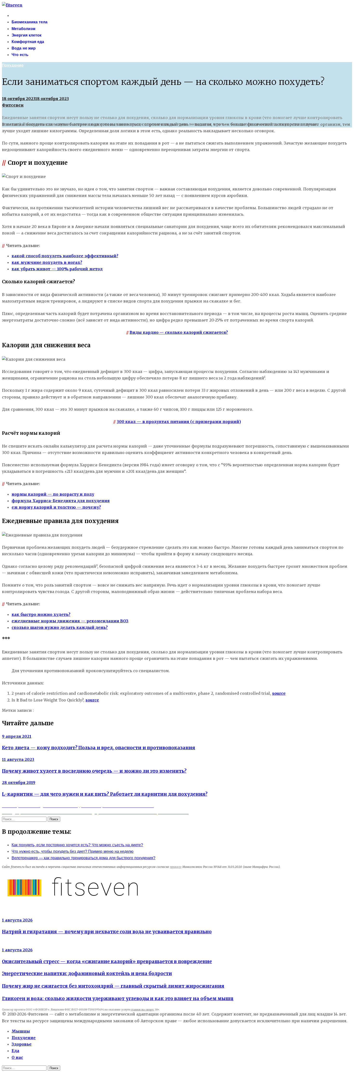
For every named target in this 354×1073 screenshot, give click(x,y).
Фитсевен (13, 105)
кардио (113, 710)
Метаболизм (23, 29)
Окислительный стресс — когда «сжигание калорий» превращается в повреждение (107, 961)
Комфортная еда (28, 42)
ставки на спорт (142, 1009)
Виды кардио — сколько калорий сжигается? (179, 332)
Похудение (13, 65)
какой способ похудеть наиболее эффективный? (65, 255)
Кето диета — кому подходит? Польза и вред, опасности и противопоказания (98, 748)
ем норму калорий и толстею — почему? (56, 507)
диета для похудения (56, 710)
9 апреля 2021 (16, 736)
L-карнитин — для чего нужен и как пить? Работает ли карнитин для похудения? (104, 794)
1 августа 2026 (17, 920)
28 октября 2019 (18, 782)
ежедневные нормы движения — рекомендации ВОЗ (70, 621)
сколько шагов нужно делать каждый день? (60, 627)
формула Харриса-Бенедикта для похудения (61, 500)
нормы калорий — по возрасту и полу (53, 494)
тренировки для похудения (178, 710)
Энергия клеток (26, 35)
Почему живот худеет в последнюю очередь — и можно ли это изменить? (94, 771)
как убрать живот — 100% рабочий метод (57, 268)
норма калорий (136, 710)
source (279, 693)
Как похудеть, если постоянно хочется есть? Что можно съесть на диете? (77, 845)
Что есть (20, 55)
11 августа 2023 (18, 759)
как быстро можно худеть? (41, 614)
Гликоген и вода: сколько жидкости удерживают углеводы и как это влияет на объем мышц (117, 998)
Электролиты (15, 913)
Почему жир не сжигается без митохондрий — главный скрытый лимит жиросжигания (113, 986)
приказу (176, 867)
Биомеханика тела (29, 22)
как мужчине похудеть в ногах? (47, 262)
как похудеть (91, 710)
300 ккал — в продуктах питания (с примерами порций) (179, 421)
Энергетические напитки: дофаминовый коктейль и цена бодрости (87, 973)
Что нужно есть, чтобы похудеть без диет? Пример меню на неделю (72, 851)
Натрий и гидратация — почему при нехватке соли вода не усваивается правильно (107, 931)
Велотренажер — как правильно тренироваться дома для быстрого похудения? (83, 858)
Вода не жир (24, 48)
